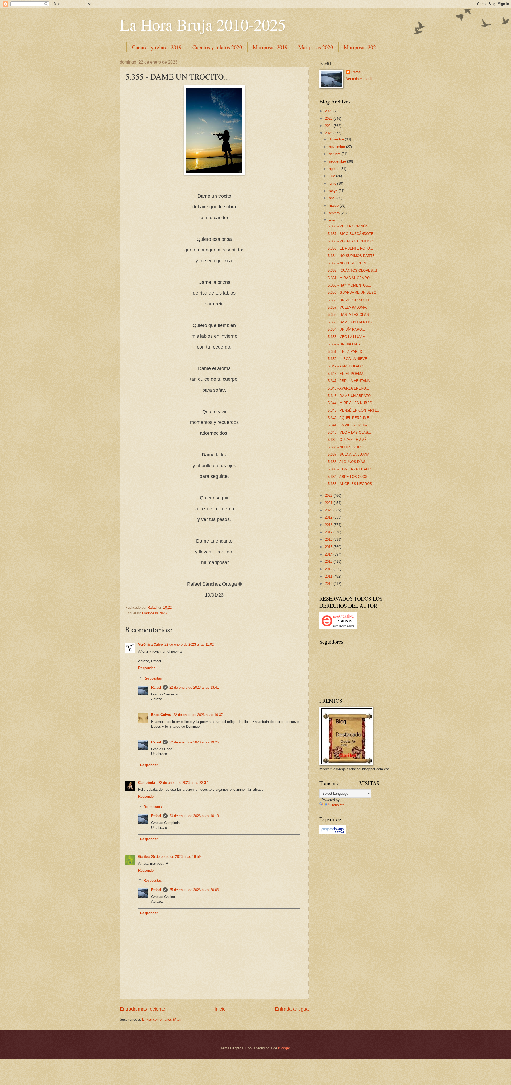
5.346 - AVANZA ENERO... (348, 388)
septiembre (338, 161)
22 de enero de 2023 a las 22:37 (183, 783)
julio (332, 176)
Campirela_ (147, 783)
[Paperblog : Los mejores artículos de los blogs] (332, 833)
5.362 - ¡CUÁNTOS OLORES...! (352, 270)
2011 (329, 576)
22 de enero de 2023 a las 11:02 (189, 645)
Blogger (284, 1048)
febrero (335, 213)
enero (334, 220)
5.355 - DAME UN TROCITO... (351, 322)
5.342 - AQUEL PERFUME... (350, 418)
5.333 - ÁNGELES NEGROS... (351, 484)
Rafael (156, 687)
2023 (329, 133)
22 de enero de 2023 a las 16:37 (198, 715)
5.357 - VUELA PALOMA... (348, 307)
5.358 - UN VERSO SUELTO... (352, 300)
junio (333, 183)
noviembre (337, 147)
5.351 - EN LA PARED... (346, 352)
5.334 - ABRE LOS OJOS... (349, 477)
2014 (329, 554)
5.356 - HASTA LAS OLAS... (350, 315)
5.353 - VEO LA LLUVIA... (348, 337)
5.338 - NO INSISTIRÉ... (347, 447)
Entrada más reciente (142, 1009)
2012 (329, 569)
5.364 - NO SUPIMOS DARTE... (353, 256)
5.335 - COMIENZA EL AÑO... (351, 469)
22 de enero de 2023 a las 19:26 (194, 742)
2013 (329, 562)
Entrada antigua (292, 1009)
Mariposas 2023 (154, 613)
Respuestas (152, 678)
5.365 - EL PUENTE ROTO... (350, 248)
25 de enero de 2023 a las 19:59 (176, 857)
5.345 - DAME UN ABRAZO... (351, 396)
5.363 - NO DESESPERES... (350, 263)
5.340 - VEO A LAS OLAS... (349, 432)
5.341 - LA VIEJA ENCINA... (350, 425)
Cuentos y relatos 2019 (157, 47)
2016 (329, 539)
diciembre (337, 139)
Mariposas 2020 (315, 47)
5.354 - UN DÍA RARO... (346, 330)
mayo (334, 191)
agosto (334, 169)
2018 (329, 525)
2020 (329, 510)
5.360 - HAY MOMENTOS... (349, 285)
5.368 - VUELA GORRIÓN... (349, 226)
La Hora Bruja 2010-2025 (203, 24)
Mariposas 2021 (361, 47)
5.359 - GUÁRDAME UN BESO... (354, 293)
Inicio (220, 1009)
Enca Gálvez (161, 715)
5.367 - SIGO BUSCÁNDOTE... (352, 234)
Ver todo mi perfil (359, 79)
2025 (329, 119)
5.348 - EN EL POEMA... (347, 374)
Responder (146, 668)
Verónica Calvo (150, 645)
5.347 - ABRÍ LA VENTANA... (350, 381)
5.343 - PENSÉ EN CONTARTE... (354, 410)
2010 (329, 584)
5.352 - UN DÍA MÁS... (345, 344)
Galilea (144, 857)
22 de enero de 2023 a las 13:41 (194, 687)
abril (332, 198)
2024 (329, 126)
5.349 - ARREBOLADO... (347, 366)
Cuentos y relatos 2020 (217, 47)
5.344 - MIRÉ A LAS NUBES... (351, 403)
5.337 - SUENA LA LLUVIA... (350, 455)
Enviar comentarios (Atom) (162, 1019)
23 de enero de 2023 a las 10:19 (194, 816)
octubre (335, 154)
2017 (329, 532)
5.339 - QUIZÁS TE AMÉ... (349, 440)
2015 (329, 547)
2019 (329, 517)
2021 (329, 503)
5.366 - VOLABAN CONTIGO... (352, 241)
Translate (337, 805)
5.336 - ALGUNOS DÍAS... (348, 462)
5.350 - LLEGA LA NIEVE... (349, 359)
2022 (329, 496)
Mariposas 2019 (270, 47)
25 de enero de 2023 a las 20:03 (194, 890)
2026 (329, 111)
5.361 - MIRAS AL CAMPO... (350, 278)
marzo (334, 206)
